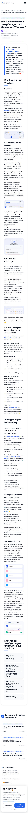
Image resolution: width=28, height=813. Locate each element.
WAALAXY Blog (8, 767)
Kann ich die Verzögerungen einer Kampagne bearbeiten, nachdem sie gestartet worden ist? (12, 686)
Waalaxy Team (13, 407)
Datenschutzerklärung (8, 801)
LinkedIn (6, 110)
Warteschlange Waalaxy (13, 436)
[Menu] (24, 3)
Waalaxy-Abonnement (10, 338)
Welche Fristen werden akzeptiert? (12, 697)
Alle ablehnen (8, 805)
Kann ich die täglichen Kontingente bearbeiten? (10, 657)
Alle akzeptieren (19, 805)
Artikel (6, 511)
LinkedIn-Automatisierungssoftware (13, 10)
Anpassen (14, 809)
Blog (12, 2)
